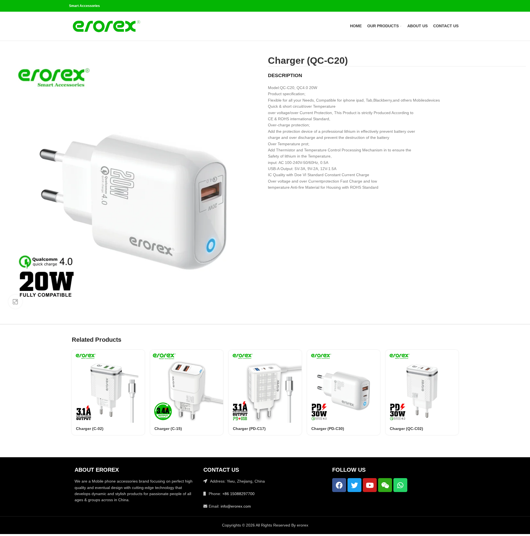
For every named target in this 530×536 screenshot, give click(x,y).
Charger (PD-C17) (249, 428)
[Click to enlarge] (15, 302)
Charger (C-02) (89, 428)
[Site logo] (106, 26)
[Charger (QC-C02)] (422, 386)
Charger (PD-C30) (327, 428)
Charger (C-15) (168, 428)
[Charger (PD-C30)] (343, 386)
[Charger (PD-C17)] (265, 386)
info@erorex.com (236, 506)
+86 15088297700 (238, 493)
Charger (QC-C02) (406, 428)
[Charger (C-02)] (108, 386)
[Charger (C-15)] (186, 386)
